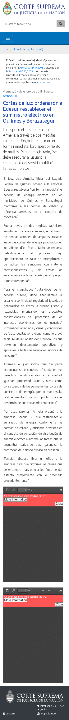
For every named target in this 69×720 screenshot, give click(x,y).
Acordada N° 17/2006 (31, 67)
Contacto (11, 713)
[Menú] (8, 38)
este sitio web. (44, 82)
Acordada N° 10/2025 (21, 71)
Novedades (20, 49)
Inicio (6, 49)
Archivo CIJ (36, 49)
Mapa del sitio (48, 713)
